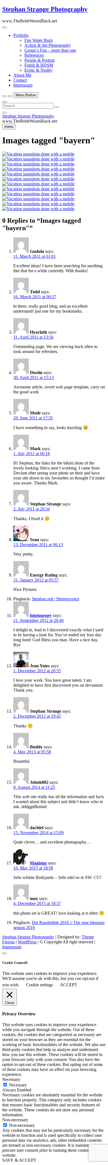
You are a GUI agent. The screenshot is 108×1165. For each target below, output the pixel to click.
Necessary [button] (11, 1079)
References (34, 55)
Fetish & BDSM (38, 65)
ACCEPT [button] (68, 984)
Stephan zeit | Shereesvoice (55, 598)
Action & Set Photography (47, 45)
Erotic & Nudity (38, 70)
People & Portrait (39, 60)
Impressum (22, 85)
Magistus (38, 863)
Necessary (18, 1085)
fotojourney (41, 615)
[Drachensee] (38, 169)
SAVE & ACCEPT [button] (19, 1160)
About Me (22, 75)
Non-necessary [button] (15, 1119)
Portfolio (21, 35)
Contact (20, 80)
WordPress (27, 942)
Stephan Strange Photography (45, 9)
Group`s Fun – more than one (50, 50)
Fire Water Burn (38, 40)
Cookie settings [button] (39, 984)
